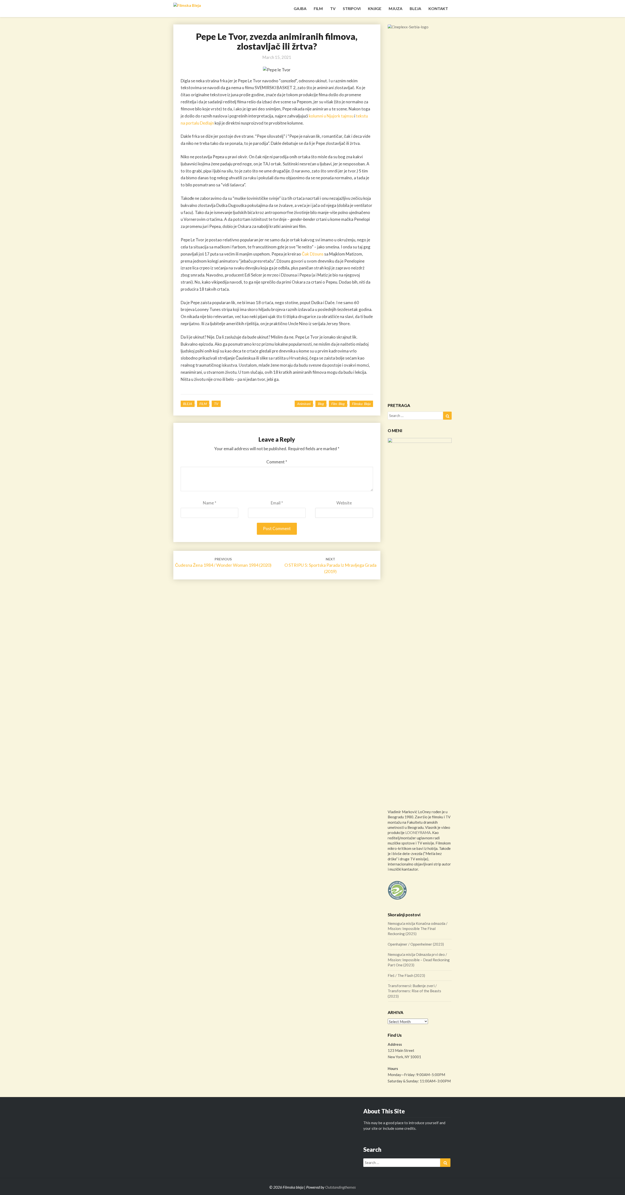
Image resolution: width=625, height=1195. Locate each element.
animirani (304, 404)
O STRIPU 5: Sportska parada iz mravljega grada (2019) (330, 565)
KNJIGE (374, 8)
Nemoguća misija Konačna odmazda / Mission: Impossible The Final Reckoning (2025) (418, 928)
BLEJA (415, 8)
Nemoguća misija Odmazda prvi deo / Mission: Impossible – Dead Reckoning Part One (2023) (419, 959)
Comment (276, 461)
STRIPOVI (352, 8)
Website (344, 502)
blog (321, 404)
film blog (338, 404)
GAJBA (300, 8)
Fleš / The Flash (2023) (406, 975)
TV (332, 8)
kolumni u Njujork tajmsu (331, 115)
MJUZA (395, 8)
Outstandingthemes (340, 1187)
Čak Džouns (312, 253)
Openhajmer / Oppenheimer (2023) (416, 944)
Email (277, 502)
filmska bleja (361, 404)
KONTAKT (438, 8)
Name (209, 502)
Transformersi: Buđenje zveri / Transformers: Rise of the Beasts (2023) (414, 990)
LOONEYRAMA (418, 832)
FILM (318, 8)
